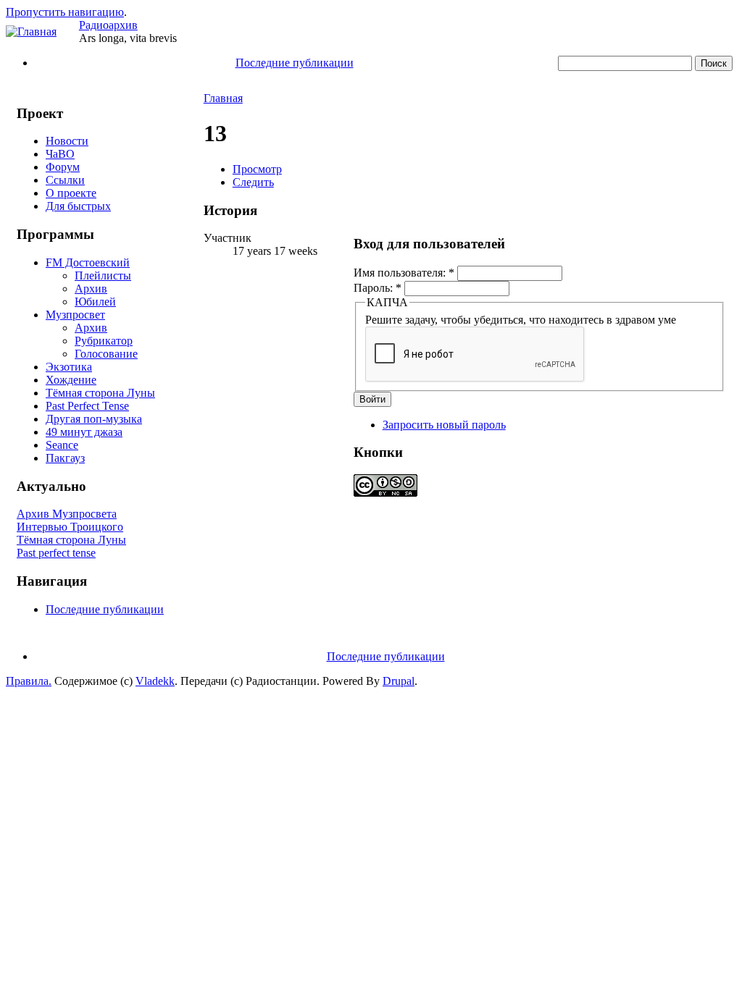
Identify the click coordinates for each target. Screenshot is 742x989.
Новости (67, 141)
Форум (63, 167)
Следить (253, 182)
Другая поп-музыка (94, 419)
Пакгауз (65, 458)
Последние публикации (294, 62)
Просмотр (257, 169)
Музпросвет (75, 314)
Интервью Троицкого (70, 527)
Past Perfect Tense (87, 406)
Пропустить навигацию (65, 12)
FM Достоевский (88, 262)
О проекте (71, 193)
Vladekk (155, 681)
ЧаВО (60, 154)
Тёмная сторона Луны (100, 393)
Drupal (398, 681)
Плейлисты (103, 275)
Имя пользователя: (404, 272)
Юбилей (95, 301)
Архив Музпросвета (67, 514)
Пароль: (377, 288)
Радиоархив (108, 25)
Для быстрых (78, 206)
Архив (91, 288)
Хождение (71, 380)
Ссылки (65, 180)
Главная (223, 98)
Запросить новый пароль (444, 424)
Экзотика (69, 367)
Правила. (28, 681)
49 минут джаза (84, 432)
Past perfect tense (56, 553)
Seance (62, 445)
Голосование (106, 354)
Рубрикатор (104, 340)
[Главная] (31, 31)
